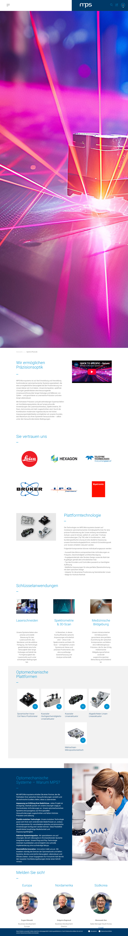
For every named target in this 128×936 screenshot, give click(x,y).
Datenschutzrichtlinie (106, 931)
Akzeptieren (94, 931)
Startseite (19, 352)
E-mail (101, 928)
